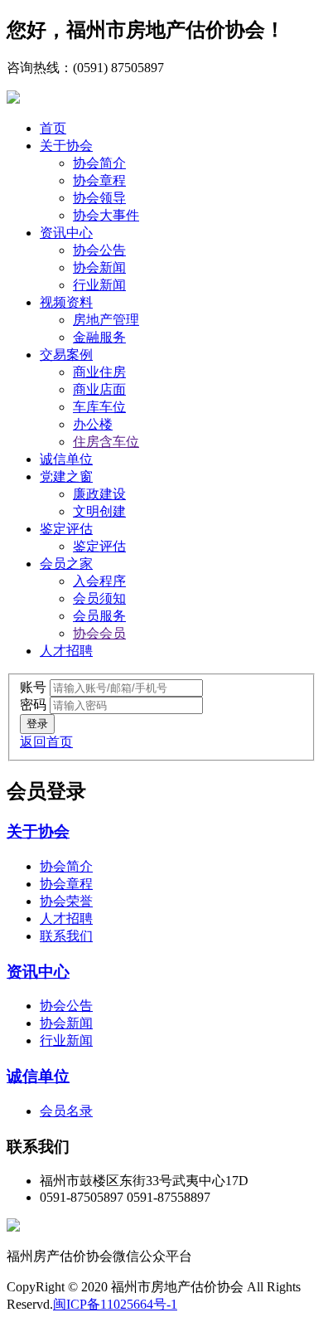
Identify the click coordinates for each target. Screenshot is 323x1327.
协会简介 (99, 163)
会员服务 (99, 616)
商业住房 (99, 372)
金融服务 (99, 337)
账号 (33, 687)
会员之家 (66, 564)
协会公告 (99, 250)
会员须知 (99, 598)
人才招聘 (66, 651)
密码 (33, 705)
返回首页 (46, 742)
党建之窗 (66, 476)
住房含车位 (106, 442)
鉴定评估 (66, 529)
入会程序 (99, 581)
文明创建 (99, 511)
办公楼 (93, 424)
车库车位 (99, 407)
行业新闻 (99, 285)
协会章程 (99, 180)
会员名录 (66, 1111)
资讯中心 (66, 233)
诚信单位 (66, 459)
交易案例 (66, 355)
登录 (37, 723)
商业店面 (99, 389)
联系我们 (66, 936)
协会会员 (99, 633)
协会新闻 (99, 267)
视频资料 (66, 302)
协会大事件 (106, 215)
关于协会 (66, 146)
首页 (53, 128)
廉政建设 (99, 494)
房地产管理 (106, 320)
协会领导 (99, 198)
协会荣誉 (66, 901)
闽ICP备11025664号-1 (115, 1304)
